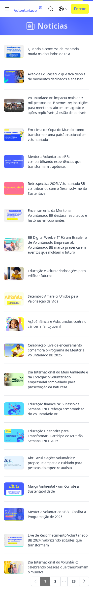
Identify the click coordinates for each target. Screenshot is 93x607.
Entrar (80, 9)
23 (74, 581)
